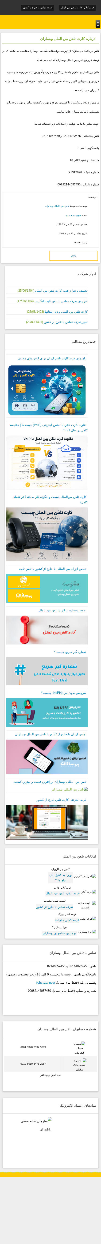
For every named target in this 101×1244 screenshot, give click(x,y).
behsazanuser (45, 982)
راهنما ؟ (60, 880)
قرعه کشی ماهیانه (67, 920)
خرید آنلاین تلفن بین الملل (63, 893)
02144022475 (78, 966)
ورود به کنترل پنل (60, 875)
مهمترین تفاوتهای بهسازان (60, 933)
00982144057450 (39, 990)
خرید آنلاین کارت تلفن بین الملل (77, 7)
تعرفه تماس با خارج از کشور (37, 7)
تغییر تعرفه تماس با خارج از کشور (66, 322)
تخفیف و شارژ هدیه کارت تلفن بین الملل (61, 290)
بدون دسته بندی (73, 215)
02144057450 (56, 966)
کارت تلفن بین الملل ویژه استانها (66, 311)
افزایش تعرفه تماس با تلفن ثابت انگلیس (61, 301)
